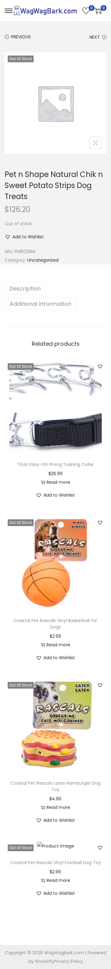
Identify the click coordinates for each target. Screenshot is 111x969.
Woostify (44, 961)
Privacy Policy (68, 961)
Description (25, 288)
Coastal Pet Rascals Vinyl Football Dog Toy (55, 862)
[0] (86, 10)
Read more (58, 482)
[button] (24, 237)
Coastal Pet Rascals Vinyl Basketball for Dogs (55, 623)
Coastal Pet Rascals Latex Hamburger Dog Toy (55, 786)
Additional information (40, 304)
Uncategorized (43, 260)
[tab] (55, 289)
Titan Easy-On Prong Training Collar (55, 464)
